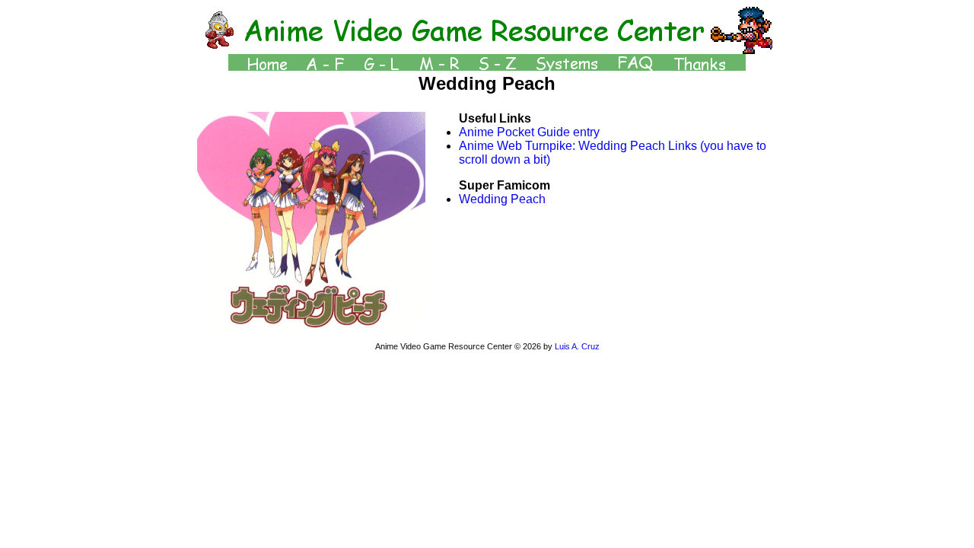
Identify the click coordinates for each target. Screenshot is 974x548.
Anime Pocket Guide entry (529, 132)
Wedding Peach (502, 199)
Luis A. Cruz (577, 346)
